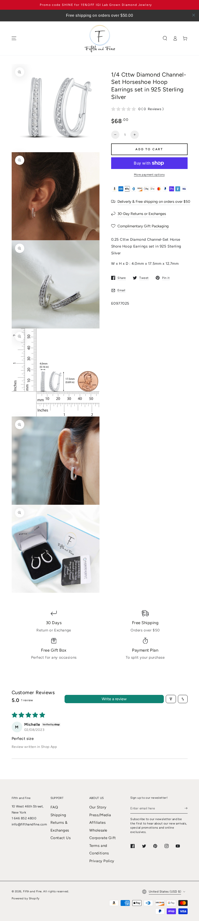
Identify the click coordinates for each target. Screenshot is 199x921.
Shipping (58, 815)
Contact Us (60, 838)
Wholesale (98, 830)
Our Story (98, 807)
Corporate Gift (102, 838)
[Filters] (171, 699)
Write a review (114, 699)
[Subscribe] (185, 808)
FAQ (54, 807)
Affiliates (97, 822)
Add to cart (149, 149)
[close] (193, 15)
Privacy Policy (101, 861)
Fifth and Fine (32, 891)
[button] (165, 38)
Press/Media (100, 815)
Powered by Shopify (26, 898)
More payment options (149, 174)
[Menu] (14, 38)
